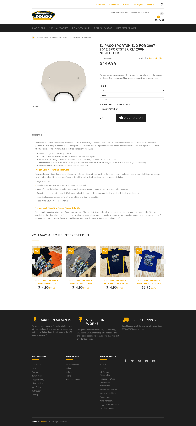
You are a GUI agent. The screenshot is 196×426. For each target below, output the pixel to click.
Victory (69, 372)
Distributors (37, 391)
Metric (68, 376)
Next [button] (163, 261)
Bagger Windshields (108, 393)
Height (103, 86)
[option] (47, 273)
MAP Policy (36, 387)
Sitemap (35, 395)
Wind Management (107, 401)
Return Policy (37, 376)
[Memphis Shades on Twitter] (132, 361)
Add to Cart (133, 117)
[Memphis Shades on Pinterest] (146, 361)
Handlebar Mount (73, 380)
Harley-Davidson (42, 37)
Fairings (103, 368)
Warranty (35, 372)
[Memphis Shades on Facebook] (125, 361)
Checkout (115, 5)
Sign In (128, 5)
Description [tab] (37, 135)
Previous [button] (32, 261)
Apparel (103, 364)
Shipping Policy (38, 380)
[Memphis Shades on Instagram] (139, 361)
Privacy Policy (37, 383)
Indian (68, 368)
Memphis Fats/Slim (107, 379)
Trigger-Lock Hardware (109, 405)
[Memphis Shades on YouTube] (153, 361)
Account (101, 5)
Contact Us (36, 364)
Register (140, 5)
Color (103, 95)
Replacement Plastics (108, 389)
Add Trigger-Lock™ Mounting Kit (116, 105)
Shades (39, 422)
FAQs (34, 368)
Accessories (105, 397)
